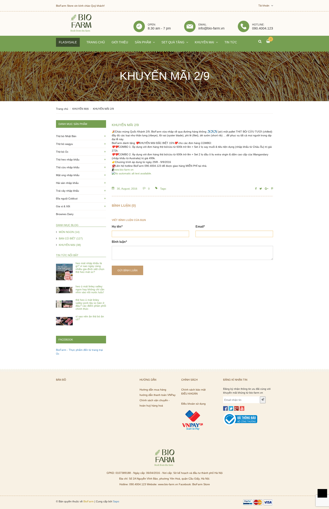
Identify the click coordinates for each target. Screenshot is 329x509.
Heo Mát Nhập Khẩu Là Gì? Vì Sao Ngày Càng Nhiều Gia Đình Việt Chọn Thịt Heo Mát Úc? (90, 267)
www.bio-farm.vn (123, 169)
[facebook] (225, 408)
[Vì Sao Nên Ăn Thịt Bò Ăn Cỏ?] (64, 320)
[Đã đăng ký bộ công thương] (240, 414)
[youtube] (242, 408)
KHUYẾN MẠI (80, 108)
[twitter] (231, 408)
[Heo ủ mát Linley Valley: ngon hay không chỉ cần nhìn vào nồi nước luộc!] (64, 290)
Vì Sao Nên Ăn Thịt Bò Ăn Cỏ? (90, 318)
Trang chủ (62, 108)
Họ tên (117, 226)
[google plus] (236, 408)
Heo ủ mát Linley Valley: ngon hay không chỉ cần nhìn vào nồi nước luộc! (90, 289)
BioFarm (88, 501)
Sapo (116, 501)
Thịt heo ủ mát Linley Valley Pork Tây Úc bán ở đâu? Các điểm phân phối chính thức (91, 304)
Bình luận (119, 241)
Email (200, 226)
